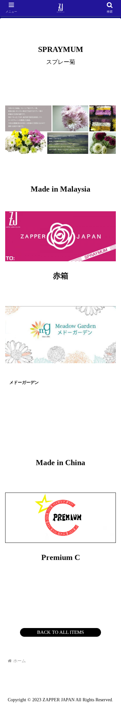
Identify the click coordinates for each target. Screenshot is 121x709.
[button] (108, 583)
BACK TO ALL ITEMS (60, 632)
